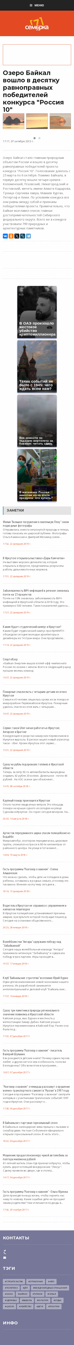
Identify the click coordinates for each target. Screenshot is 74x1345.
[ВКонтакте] (5, 236)
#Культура (42, 1300)
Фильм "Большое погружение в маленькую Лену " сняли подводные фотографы (36, 524)
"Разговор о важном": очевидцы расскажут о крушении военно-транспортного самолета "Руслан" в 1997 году (36, 1088)
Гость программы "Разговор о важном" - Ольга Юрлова (35, 1191)
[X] (16, 236)
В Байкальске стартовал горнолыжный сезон (30, 1123)
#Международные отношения (50, 1288)
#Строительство (14, 1281)
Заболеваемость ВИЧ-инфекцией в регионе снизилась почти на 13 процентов (36, 592)
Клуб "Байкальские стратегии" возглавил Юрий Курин (35, 978)
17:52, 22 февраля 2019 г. (17, 543)
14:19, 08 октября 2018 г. (16, 786)
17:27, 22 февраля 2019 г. (17, 612)
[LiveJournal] (22, 236)
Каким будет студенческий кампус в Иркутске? (32, 627)
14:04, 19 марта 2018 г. (15, 854)
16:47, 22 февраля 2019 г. (17, 713)
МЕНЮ (39, 5)
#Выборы (27, 1300)
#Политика (11, 1288)
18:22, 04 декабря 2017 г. (17, 1140)
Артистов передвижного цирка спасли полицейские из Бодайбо (36, 835)
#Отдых (58, 1300)
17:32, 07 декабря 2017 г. (17, 1036)
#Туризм (37, 1294)
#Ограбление (35, 1281)
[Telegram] (28, 236)
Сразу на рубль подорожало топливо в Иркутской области (33, 766)
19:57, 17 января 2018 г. (16, 963)
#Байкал (22, 1294)
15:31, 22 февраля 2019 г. (17, 749)
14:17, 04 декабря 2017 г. (17, 1177)
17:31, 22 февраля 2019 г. (17, 576)
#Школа (9, 1306)
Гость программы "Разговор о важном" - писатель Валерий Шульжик (32, 1052)
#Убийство (25, 1306)
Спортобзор (10, 659)
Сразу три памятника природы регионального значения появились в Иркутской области (31, 1012)
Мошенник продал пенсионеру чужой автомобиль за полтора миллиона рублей (35, 1157)
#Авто (51, 1281)
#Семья (51, 1294)
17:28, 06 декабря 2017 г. (17, 1108)
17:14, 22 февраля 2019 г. (17, 644)
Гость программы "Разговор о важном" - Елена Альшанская (30, 871)
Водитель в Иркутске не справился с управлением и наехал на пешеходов (34, 907)
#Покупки (53, 1306)
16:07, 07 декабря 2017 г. (17, 1072)
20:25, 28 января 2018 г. (16, 927)
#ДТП (25, 1288)
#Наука (9, 1294)
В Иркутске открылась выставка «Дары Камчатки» (34, 558)
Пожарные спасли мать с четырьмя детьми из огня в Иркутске (35, 694)
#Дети (40, 1306)
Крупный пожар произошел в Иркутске (26, 800)
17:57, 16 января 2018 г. (16, 996)
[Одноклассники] (11, 236)
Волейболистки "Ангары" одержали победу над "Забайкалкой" (32, 943)
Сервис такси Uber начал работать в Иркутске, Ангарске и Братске (31, 730)
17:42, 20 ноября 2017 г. (16, 1209)
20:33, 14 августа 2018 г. (16, 818)
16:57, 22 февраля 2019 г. (17, 677)
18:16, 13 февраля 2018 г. (17, 891)
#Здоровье (11, 1300)
